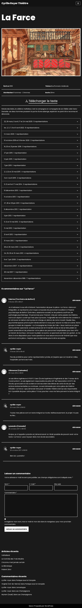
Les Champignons (23, 591)
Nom (6, 484)
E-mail (32, 484)
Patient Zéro (6, 569)
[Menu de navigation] (78, 3)
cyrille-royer (15, 349)
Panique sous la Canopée (26, 580)
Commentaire (10, 492)
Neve (31, 606)
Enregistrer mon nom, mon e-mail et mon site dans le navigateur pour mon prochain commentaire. (37, 523)
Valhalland (6, 555)
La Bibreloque (7, 566)
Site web (57, 484)
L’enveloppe (21, 587)
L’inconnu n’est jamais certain (13, 562)
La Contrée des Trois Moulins (13, 559)
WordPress (49, 606)
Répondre (76, 300)
